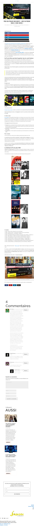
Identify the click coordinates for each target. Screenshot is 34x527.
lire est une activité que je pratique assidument (15, 43)
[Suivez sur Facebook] (0, 518)
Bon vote (17, 245)
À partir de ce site (8, 109)
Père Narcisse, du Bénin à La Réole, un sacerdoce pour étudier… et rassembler (10, 425)
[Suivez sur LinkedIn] (6, 518)
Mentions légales (31, 506)
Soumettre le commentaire (12, 398)
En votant (7, 117)
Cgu (33, 507)
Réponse (25, 309)
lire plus (8, 442)
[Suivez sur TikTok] (7, 518)
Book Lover (12, 362)
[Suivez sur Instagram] (2, 518)
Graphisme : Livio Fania (4, 525)
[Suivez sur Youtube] (4, 518)
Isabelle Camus (12, 353)
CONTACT (32, 505)
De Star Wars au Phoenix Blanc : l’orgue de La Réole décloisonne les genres (11, 455)
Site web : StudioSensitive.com (5, 523)
